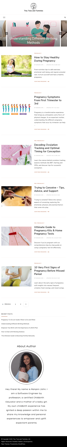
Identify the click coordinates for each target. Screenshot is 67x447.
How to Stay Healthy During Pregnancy (46, 59)
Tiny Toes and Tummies (33, 11)
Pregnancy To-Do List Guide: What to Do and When (18, 320)
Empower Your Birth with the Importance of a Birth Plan (19, 328)
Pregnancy (39, 35)
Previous (8, 304)
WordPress (21, 444)
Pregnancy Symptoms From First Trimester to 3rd (47, 100)
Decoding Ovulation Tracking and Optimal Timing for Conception (47, 148)
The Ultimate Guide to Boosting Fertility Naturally (18, 336)
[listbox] (33, 33)
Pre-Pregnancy (29, 35)
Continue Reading (40, 81)
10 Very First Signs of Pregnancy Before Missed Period (49, 271)
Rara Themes (5, 444)
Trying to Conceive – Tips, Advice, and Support (49, 189)
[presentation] (6, 33)
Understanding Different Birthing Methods (33, 40)
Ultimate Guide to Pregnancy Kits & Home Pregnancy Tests (48, 230)
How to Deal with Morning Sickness (13, 332)
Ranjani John (39, 65)
